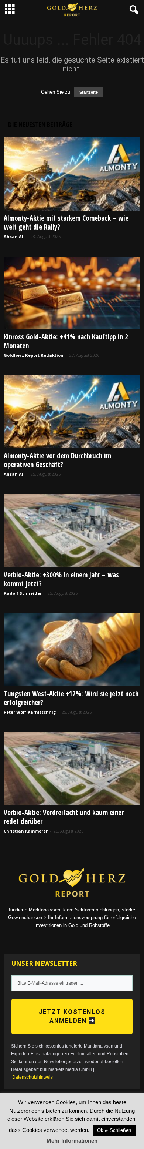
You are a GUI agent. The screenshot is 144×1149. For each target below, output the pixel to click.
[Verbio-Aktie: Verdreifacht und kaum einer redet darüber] (72, 768)
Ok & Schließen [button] (114, 1130)
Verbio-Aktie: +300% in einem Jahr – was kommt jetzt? (61, 579)
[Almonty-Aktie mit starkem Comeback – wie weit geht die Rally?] (72, 173)
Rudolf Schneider (23, 593)
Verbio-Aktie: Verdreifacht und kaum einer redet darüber (64, 817)
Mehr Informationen (72, 1141)
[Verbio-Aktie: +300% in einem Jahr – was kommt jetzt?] (72, 530)
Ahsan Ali (14, 236)
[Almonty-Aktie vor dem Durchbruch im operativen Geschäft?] (72, 411)
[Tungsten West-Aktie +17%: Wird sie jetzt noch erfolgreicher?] (72, 649)
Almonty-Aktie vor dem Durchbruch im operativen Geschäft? (57, 460)
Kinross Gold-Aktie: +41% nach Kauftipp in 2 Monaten (66, 341)
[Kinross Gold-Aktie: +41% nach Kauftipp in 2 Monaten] (72, 293)
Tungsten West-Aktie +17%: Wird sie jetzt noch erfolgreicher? (71, 698)
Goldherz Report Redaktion (34, 355)
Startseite (88, 92)
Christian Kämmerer (26, 831)
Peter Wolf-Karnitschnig (30, 712)
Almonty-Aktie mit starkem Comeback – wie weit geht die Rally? (66, 222)
